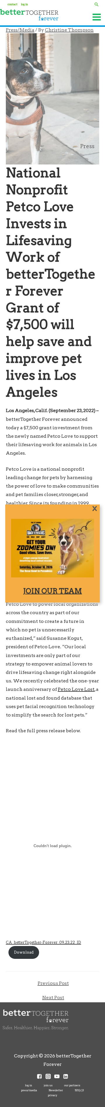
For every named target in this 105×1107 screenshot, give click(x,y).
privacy (52, 1095)
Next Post (53, 997)
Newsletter (56, 1090)
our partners (72, 1085)
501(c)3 (79, 1090)
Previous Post (53, 983)
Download (24, 952)
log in (28, 1085)
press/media (29, 1090)
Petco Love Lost (76, 689)
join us (48, 1085)
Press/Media (20, 30)
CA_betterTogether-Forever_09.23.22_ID (43, 942)
